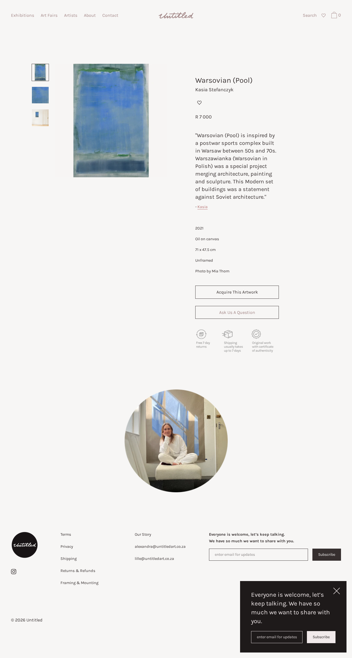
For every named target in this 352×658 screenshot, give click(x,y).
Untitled (34, 620)
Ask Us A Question (237, 312)
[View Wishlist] (323, 15)
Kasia (202, 206)
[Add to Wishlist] (199, 102)
